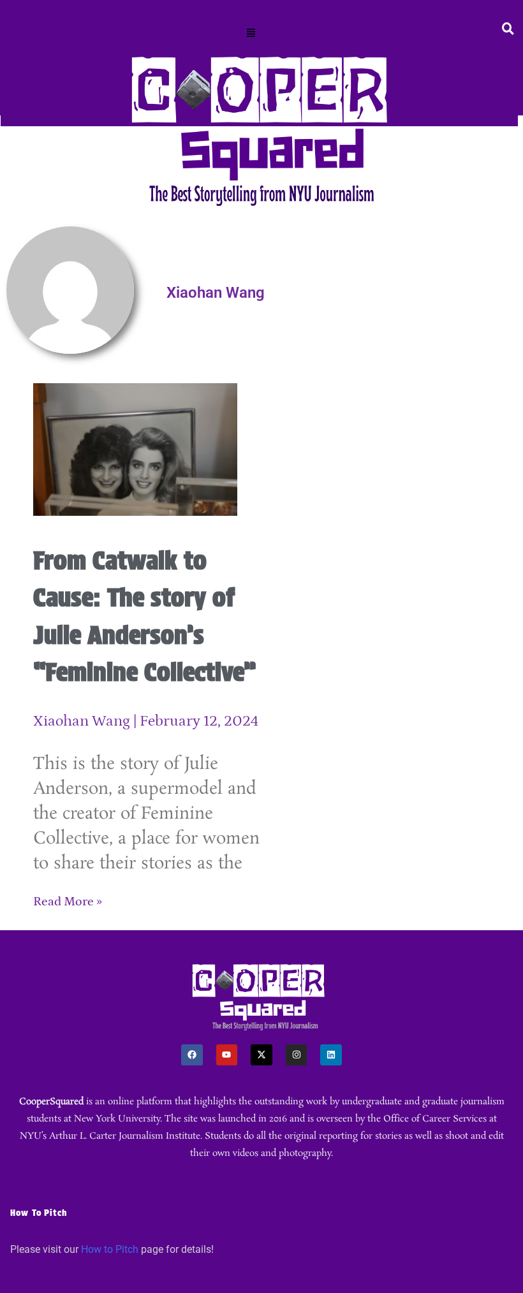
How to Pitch (109, 1249)
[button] (251, 34)
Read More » (67, 902)
